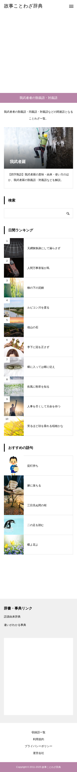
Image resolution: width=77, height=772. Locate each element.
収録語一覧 (38, 732)
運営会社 (38, 753)
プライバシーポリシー (38, 746)
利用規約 (38, 739)
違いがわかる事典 (15, 624)
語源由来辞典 (12, 616)
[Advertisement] (38, 52)
